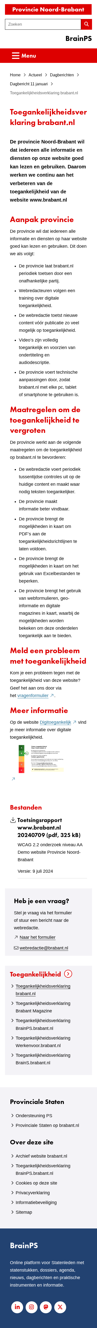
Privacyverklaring (33, 1192)
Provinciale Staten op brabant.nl (47, 1125)
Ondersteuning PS (34, 1115)
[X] (60, 1307)
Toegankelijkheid (35, 974)
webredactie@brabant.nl (44, 948)
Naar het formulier (37, 937)
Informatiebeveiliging (36, 1202)
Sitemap (24, 1212)
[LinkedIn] (17, 1307)
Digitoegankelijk (58, 722)
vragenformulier (35, 695)
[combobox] (43, 24)
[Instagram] (32, 1307)
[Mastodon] (46, 1307)
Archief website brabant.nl (41, 1156)
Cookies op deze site (36, 1183)
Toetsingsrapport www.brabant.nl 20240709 (49, 828)
